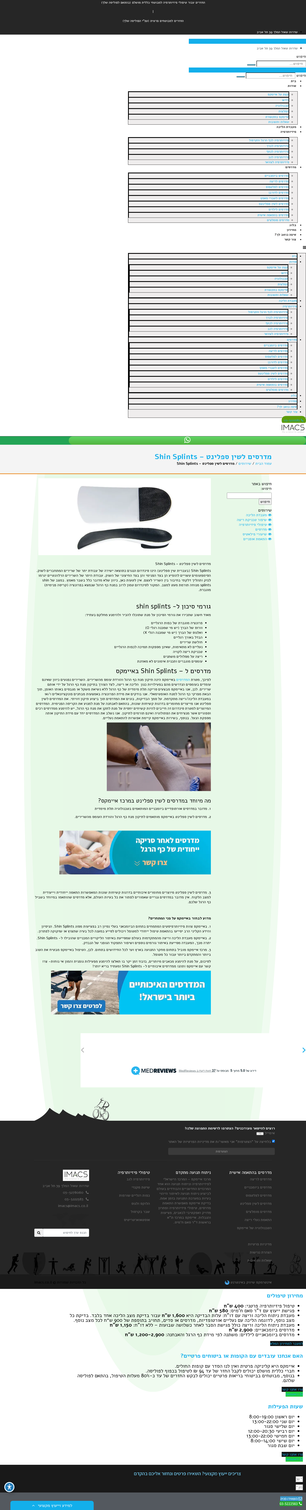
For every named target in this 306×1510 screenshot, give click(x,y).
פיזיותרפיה (288, 131)
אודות (292, 86)
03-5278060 (73, 1192)
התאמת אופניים (255, 538)
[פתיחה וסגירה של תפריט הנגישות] (9, 1487)
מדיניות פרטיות (260, 1244)
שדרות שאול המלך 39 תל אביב (65, 1185)
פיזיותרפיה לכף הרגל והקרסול (269, 140)
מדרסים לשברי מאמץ (274, 198)
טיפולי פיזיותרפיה (253, 524)
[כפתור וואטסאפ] (187, 440)
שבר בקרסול (140, 1211)
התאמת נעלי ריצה (258, 1219)
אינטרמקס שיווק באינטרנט (250, 1282)
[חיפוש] (251, 64)
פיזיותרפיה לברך (278, 146)
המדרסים (183, 679)
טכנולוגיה (282, 105)
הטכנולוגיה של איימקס (254, 1227)
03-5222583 (74, 1199)
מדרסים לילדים (279, 209)
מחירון (291, 230)
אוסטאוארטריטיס (137, 1219)
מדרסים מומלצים (278, 220)
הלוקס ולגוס (140, 1203)
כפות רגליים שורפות (134, 1195)
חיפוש (301, 56)
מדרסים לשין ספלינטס (274, 204)
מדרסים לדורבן (279, 192)
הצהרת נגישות (261, 1252)
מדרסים (290, 167)
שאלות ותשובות (278, 122)
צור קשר (290, 239)
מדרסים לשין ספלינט (256, 1203)
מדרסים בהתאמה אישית (273, 215)
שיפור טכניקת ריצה (252, 519)
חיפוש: (266, 488)
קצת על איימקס (278, 94)
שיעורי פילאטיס (255, 534)
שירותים (245, 463)
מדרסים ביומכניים (277, 175)
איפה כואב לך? (285, 234)
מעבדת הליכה (286, 127)
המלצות (284, 111)
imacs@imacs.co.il (73, 1205)
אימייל (270, 1133)
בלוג (292, 225)
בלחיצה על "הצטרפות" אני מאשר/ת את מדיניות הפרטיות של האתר (219, 1141)
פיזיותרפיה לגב (278, 157)
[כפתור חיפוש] (38, 1233)
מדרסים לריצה (279, 181)
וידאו (285, 100)
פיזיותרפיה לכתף (277, 151)
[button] (217, 247)
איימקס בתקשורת (277, 117)
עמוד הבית (263, 463)
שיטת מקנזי (141, 1187)
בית (293, 81)
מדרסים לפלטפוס (277, 187)
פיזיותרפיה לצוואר (277, 162)
